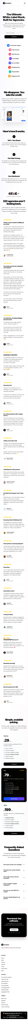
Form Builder (4, 983)
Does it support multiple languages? (10, 884)
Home (2, 958)
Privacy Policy (4, 1004)
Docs (2, 970)
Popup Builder (4, 989)
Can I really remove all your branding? (11, 877)
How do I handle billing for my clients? (11, 897)
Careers (3, 1002)
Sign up (3, 964)
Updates (3, 1000)
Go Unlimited (14, 833)
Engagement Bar (5, 992)
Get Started (14, 36)
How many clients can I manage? (12, 864)
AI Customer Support (6, 977)
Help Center (4, 968)
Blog (2, 960)
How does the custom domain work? (11, 870)
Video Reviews (5, 981)
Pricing (3, 962)
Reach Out (3, 998)
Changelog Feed (5, 987)
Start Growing (14, 798)
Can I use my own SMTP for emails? (11, 891)
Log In (2, 966)
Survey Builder (5, 985)
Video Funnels (4, 979)
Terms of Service (5, 1006)
